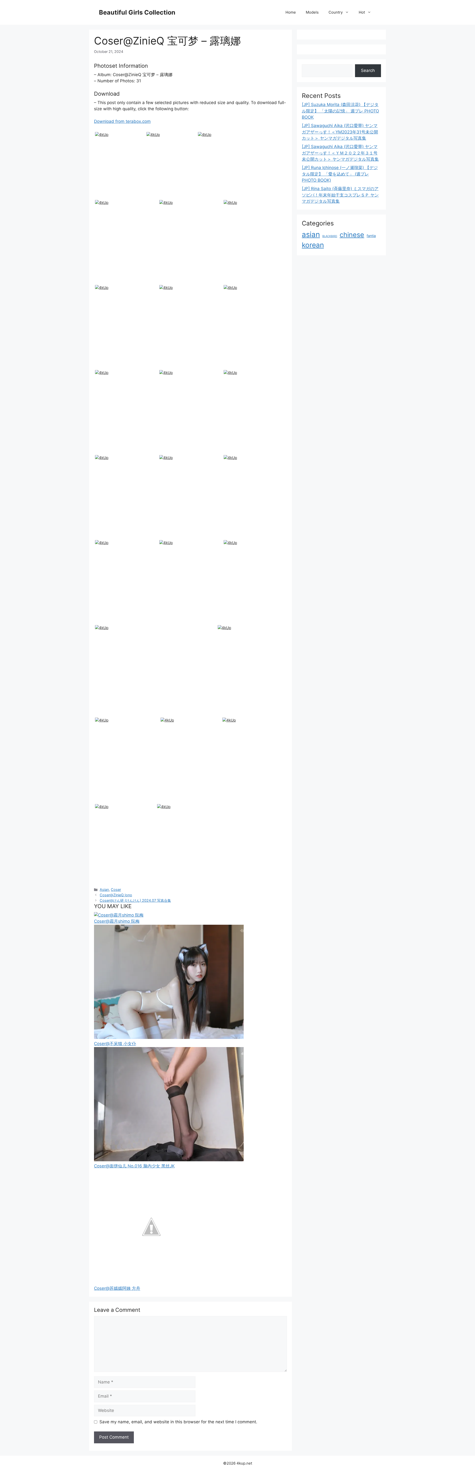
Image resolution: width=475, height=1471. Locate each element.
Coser (116, 889)
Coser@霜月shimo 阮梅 (117, 921)
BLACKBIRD (329, 236)
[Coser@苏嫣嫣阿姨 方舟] (151, 1282)
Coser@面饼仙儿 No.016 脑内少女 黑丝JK (134, 1166)
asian (311, 234)
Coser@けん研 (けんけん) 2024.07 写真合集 (135, 900)
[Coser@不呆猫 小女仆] (169, 1037)
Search (368, 70)
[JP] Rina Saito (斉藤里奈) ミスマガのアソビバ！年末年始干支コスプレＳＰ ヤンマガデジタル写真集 (340, 195)
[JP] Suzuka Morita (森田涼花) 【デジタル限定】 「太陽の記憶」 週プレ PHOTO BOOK (340, 111)
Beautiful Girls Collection (137, 12)
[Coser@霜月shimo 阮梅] (118, 915)
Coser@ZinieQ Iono (116, 895)
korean (313, 245)
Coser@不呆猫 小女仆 (115, 1043)
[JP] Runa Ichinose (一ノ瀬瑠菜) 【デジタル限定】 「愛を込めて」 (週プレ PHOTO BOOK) (340, 174)
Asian (104, 889)
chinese (352, 235)
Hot (362, 12)
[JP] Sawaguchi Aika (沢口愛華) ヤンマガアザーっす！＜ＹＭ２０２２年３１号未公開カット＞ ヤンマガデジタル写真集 (340, 153)
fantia (371, 236)
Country (336, 12)
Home (290, 12)
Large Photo (107, 197)
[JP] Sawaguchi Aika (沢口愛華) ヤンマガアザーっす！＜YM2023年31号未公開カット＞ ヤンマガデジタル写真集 (340, 132)
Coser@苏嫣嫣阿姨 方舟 (117, 1288)
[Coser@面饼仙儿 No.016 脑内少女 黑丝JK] (169, 1159)
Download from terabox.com (122, 121)
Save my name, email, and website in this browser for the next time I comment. (178, 1421)
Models (312, 12)
